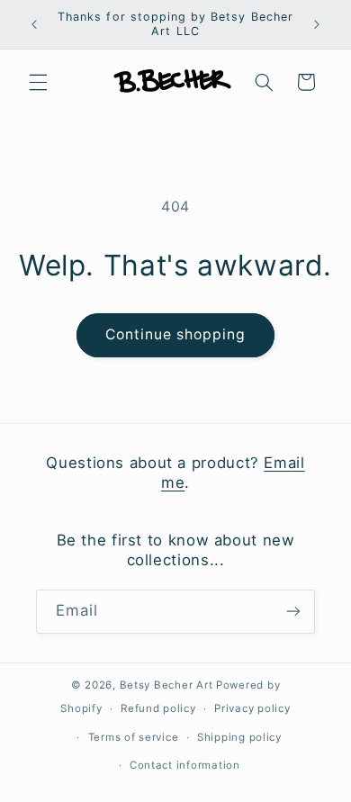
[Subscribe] (293, 612)
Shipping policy (239, 737)
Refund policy (158, 708)
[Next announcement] (317, 24)
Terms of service (133, 737)
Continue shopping (176, 334)
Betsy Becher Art (166, 685)
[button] (37, 82)
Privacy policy (252, 708)
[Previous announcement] (34, 24)
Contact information (185, 765)
